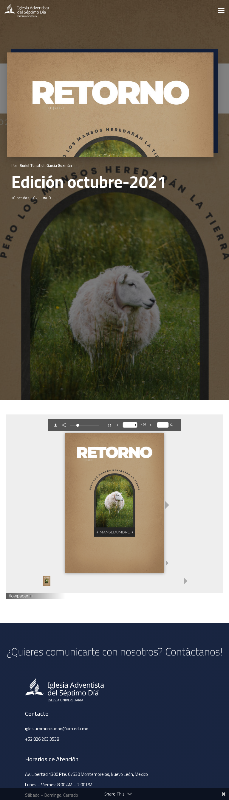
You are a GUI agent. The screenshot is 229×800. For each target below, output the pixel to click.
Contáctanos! (193, 651)
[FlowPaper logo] (21, 597)
